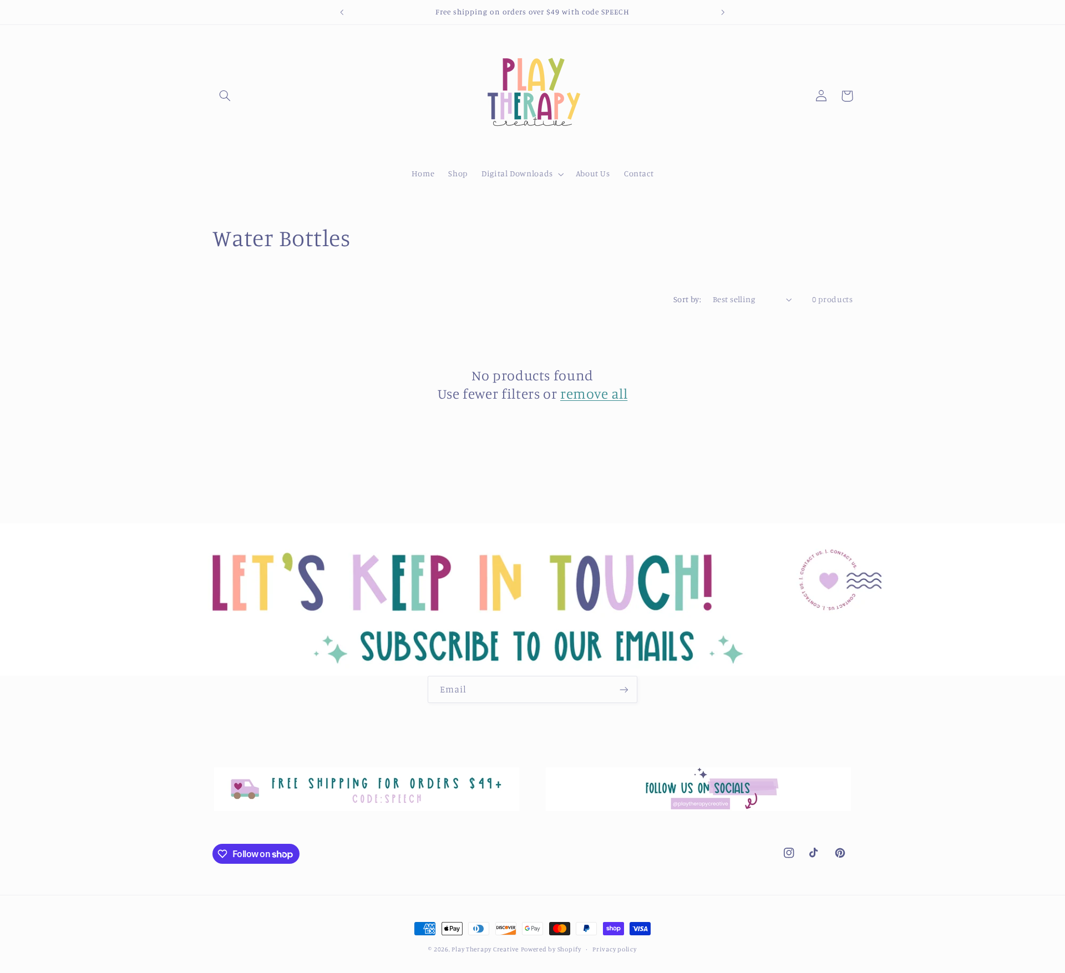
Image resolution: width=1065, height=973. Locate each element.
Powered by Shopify (551, 949)
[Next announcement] (723, 12)
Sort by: (687, 299)
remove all (593, 393)
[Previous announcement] (342, 12)
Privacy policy (614, 949)
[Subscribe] (624, 689)
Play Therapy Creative (485, 949)
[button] (225, 96)
